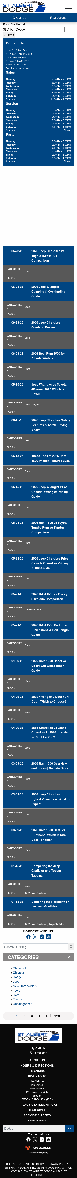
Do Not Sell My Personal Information (46, 1167)
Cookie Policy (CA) (37, 1099)
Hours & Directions (37, 1065)
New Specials (37, 1088)
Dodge (17, 977)
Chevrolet (19, 968)
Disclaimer (37, 1110)
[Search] (71, 946)
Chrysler (18, 972)
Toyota (17, 999)
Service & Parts (37, 1115)
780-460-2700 (19, 64)
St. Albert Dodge (14, 29)
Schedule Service (37, 1120)
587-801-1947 (22, 68)
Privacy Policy (58, 1164)
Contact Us (14, 1164)
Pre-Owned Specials (37, 1092)
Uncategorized (22, 1004)
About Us (37, 1060)
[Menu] (68, 7)
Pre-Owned (37, 1084)
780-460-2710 (22, 61)
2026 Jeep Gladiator (35, 893)
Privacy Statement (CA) (37, 1104)
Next (56, 1015)
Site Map (10, 1167)
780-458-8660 (20, 57)
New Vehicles (37, 1081)
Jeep (16, 981)
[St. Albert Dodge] (24, 6)
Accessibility (35, 1164)
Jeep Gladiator (56, 924)
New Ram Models (25, 986)
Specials (37, 1095)
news (16, 990)
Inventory (37, 1076)
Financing (37, 1070)
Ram (16, 995)
